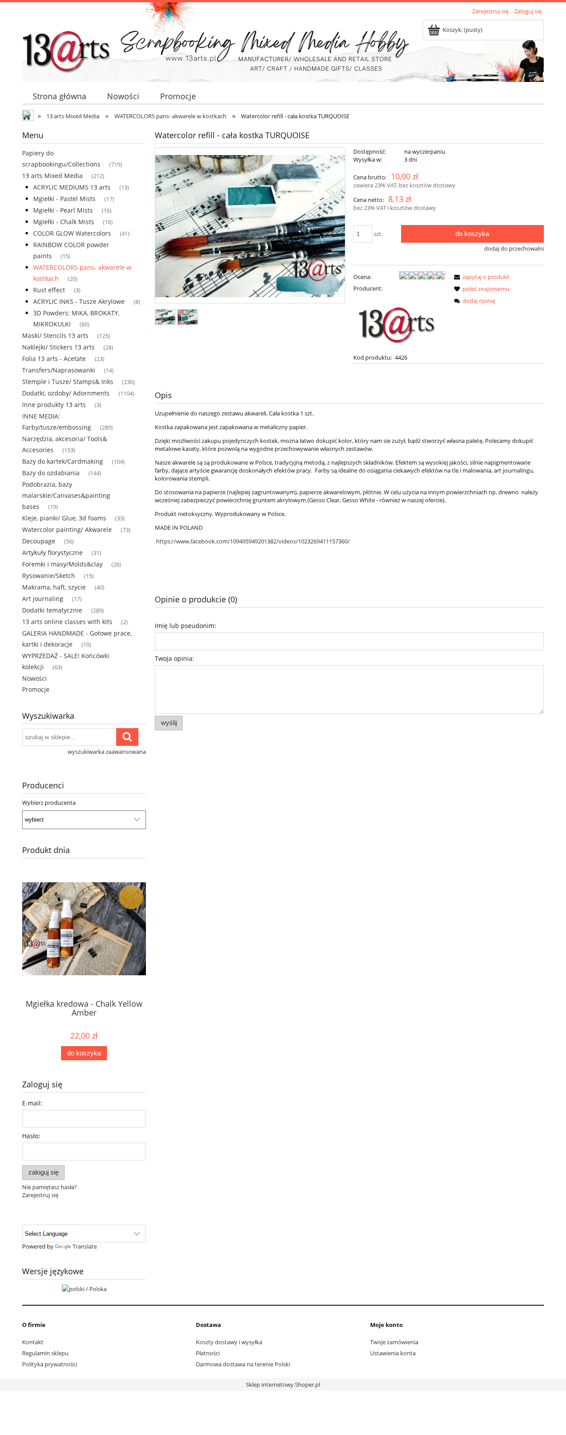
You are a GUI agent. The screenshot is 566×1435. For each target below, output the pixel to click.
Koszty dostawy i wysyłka (229, 1342)
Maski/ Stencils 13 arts (55, 335)
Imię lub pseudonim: (185, 625)
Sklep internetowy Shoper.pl (283, 1384)
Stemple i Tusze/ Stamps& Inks (67, 381)
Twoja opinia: (174, 658)
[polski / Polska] (84, 1288)
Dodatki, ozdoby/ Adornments (66, 393)
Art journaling (42, 598)
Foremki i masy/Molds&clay (62, 564)
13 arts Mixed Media (52, 175)
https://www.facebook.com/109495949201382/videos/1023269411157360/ (253, 541)
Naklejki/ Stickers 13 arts (58, 347)
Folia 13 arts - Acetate (54, 358)
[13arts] (397, 322)
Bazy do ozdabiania (51, 473)
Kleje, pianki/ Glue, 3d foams (64, 518)
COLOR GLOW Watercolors (72, 233)
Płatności (208, 1353)
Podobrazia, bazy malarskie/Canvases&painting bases (66, 495)
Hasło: (31, 1136)
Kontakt (32, 1342)
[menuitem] (59, 96)
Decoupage (38, 541)
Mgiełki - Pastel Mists (64, 198)
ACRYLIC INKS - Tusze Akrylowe (79, 301)
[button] (480, 277)
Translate (85, 1246)
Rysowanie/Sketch (48, 575)
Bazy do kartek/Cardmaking (62, 461)
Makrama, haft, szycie (54, 587)
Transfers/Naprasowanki (58, 370)
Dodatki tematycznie (52, 610)
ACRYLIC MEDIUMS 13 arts (72, 187)
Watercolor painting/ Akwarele (67, 529)
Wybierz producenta (49, 802)
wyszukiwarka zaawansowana (107, 752)
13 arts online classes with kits (67, 621)
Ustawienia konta (393, 1353)
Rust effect (49, 290)
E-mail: (32, 1103)
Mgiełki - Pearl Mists (63, 210)
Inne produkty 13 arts (54, 404)
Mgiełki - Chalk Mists (63, 221)
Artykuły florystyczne (52, 552)
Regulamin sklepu (45, 1353)
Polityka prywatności (49, 1364)
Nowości (34, 678)
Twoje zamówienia (394, 1342)
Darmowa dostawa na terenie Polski (243, 1364)
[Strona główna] (66, 47)
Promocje (36, 689)
